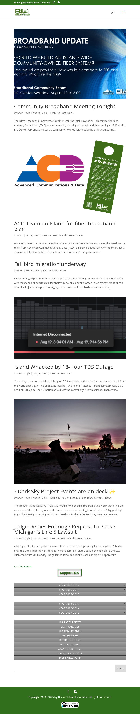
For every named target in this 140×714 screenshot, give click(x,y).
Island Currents (67, 235)
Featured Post (58, 112)
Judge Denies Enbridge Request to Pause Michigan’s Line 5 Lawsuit (64, 529)
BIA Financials (70, 626)
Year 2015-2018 (69, 585)
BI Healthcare (70, 644)
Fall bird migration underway (50, 263)
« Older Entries (23, 566)
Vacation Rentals (70, 648)
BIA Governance (70, 631)
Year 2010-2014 (69, 589)
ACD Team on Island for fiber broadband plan (64, 226)
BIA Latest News (70, 622)
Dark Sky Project (59, 497)
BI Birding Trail (70, 640)
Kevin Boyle (23, 112)
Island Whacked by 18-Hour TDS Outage (64, 366)
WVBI (20, 235)
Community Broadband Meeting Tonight (64, 106)
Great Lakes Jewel (70, 653)
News (70, 112)
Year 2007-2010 (69, 594)
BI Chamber (70, 635)
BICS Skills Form (70, 657)
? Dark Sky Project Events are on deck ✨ (64, 491)
